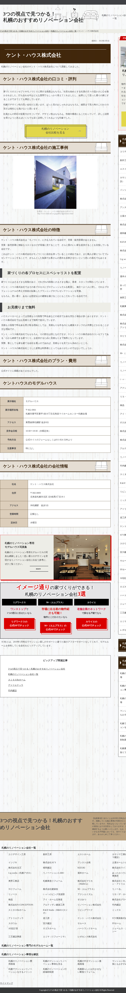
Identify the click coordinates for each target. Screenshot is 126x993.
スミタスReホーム (17, 680)
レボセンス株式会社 (87, 936)
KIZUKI (81, 868)
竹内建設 (12, 690)
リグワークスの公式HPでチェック (19, 623)
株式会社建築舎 (50, 889)
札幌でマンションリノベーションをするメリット (20, 970)
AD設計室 (13, 928)
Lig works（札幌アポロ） (20, 873)
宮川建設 (47, 923)
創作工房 (47, 854)
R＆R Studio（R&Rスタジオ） (55, 911)
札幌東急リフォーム (52, 881)
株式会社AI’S (49, 862)
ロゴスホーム (49, 928)
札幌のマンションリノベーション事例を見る (55, 962)
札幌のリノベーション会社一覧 (23, 674)
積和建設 (47, 868)
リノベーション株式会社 (89, 905)
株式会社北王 (14, 868)
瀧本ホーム (83, 873)
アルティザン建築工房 (54, 905)
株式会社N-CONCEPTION (20, 905)
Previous (16, 181)
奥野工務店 (13, 881)
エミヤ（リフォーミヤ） (55, 936)
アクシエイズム (85, 894)
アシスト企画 (84, 862)
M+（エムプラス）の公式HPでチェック (55, 627)
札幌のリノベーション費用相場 (20, 962)
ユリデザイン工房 (17, 854)
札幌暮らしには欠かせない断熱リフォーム (89, 970)
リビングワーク (85, 910)
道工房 (46, 918)
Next (94, 181)
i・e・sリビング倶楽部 (54, 894)
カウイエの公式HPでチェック (91, 623)
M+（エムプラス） (87, 889)
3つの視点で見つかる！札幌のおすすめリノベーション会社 (43, 17)
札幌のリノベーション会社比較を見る (55, 130)
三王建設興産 (14, 936)
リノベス (12, 894)
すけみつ (82, 899)
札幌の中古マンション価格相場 (89, 962)
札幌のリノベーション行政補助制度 (55, 970)
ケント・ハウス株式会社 (89, 918)
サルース (82, 923)
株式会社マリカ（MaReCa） (85, 882)
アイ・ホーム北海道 (52, 899)
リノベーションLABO (53, 873)
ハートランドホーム (87, 928)
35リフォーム (14, 889)
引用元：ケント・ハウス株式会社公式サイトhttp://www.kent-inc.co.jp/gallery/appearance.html (55, 212)
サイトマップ (6, 983)
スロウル (12, 923)
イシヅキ (12, 862)
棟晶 (10, 899)
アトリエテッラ (15, 685)
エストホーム (84, 854)
